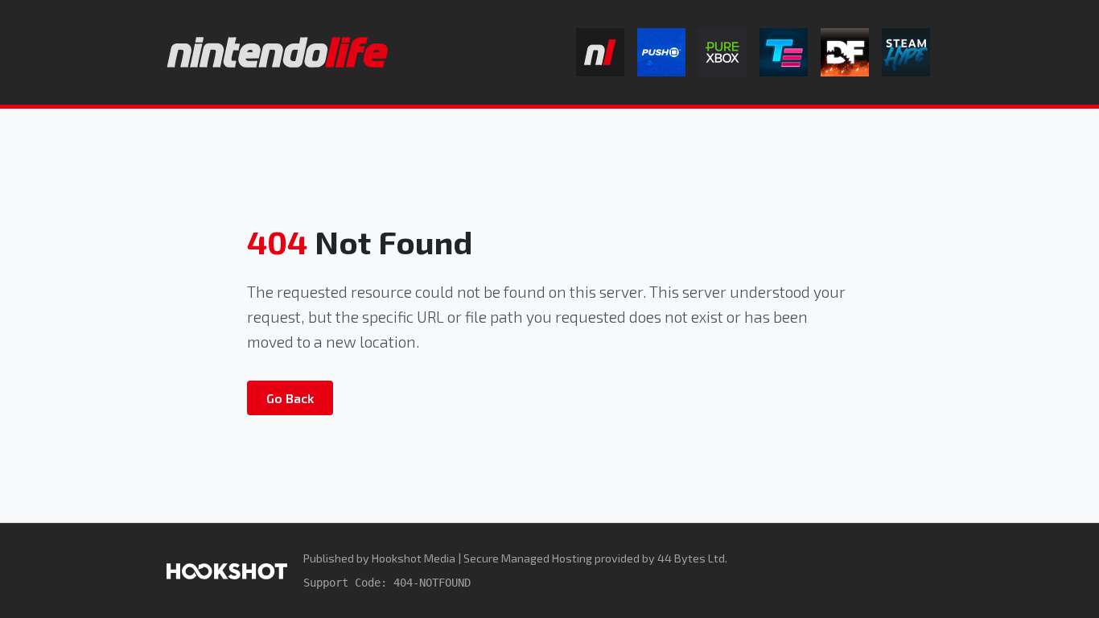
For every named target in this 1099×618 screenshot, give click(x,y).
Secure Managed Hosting (527, 558)
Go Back (290, 398)
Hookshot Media (413, 558)
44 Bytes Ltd (691, 558)
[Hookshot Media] (227, 570)
